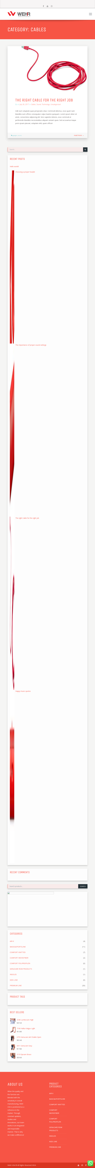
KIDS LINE (14, 980)
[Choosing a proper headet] (12, 257)
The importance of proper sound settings (30, 345)
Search (83, 886)
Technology (46, 104)
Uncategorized (56, 104)
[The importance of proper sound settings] (12, 430)
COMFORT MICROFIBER (19, 958)
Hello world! (14, 166)
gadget (15, 135)
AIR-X (12, 941)
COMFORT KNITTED (17, 952)
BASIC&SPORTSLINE (18, 947)
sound (20, 135)
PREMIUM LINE (16, 985)
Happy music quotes (23, 691)
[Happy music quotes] (12, 776)
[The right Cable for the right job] (12, 603)
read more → (79, 135)
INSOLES (13, 974)
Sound (38, 104)
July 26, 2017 (24, 104)
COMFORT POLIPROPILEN (20, 963)
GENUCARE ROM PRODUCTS (21, 969)
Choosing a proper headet (25, 172)
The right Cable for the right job (44, 100)
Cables (33, 104)
